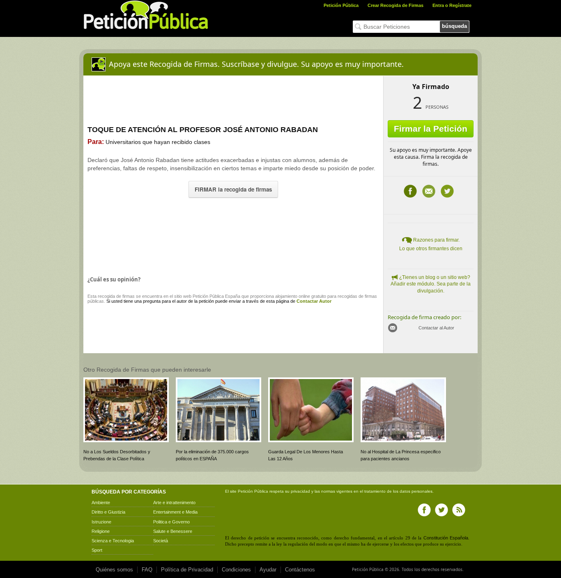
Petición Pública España (216, 296)
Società (160, 540)
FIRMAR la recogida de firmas (233, 189)
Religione (101, 531)
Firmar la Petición (430, 128)
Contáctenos (300, 570)
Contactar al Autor (436, 327)
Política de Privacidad (187, 570)
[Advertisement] (233, 234)
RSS (458, 509)
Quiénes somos (114, 570)
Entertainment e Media (175, 511)
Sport (97, 550)
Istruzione (101, 521)
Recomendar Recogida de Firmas (428, 191)
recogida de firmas (116, 296)
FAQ (147, 570)
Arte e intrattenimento (174, 502)
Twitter (447, 191)
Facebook (410, 191)
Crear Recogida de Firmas (395, 5)
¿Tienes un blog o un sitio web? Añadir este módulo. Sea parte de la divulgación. (431, 284)
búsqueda (454, 26)
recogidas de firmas (357, 296)
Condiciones (236, 570)
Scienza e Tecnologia (113, 540)
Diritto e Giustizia (108, 511)
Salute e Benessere (172, 531)
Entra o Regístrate (451, 5)
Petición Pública (341, 5)
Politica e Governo (171, 521)
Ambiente (101, 502)
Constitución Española (445, 537)
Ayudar (268, 570)
